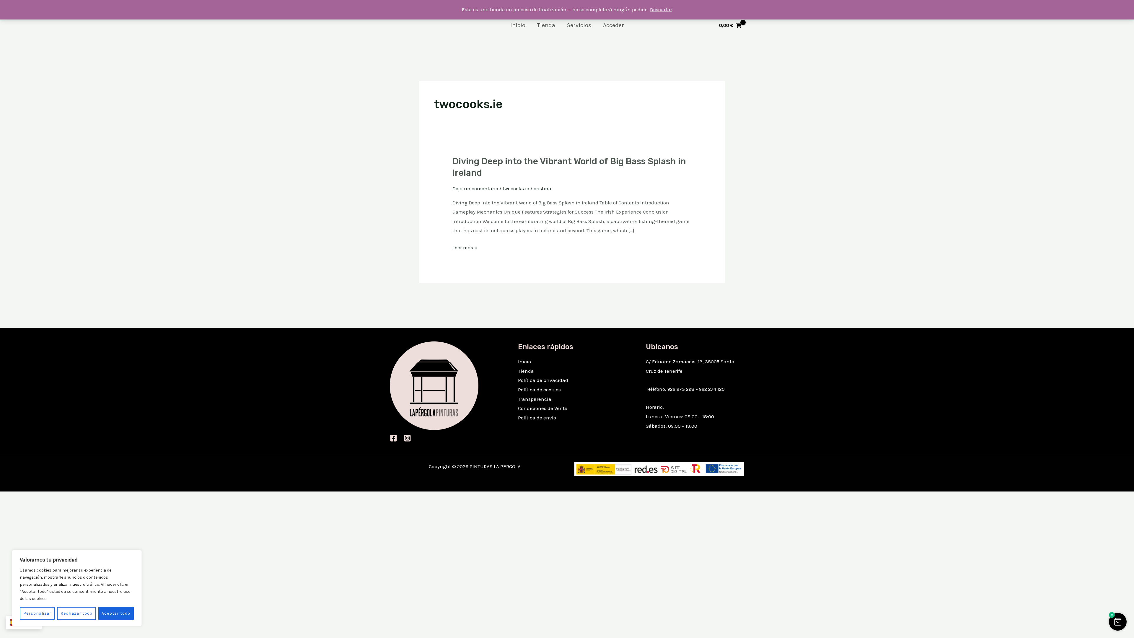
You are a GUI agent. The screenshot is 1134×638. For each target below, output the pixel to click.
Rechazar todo (76, 613)
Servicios (579, 25)
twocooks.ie (516, 188)
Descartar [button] (661, 9)
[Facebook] (393, 438)
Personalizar (37, 613)
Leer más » (464, 248)
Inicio (517, 25)
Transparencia (534, 399)
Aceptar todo (116, 613)
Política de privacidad (543, 380)
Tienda (546, 25)
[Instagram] (407, 438)
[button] (1118, 622)
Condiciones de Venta (543, 408)
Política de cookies (539, 390)
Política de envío (537, 418)
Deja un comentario (475, 188)
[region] (77, 588)
